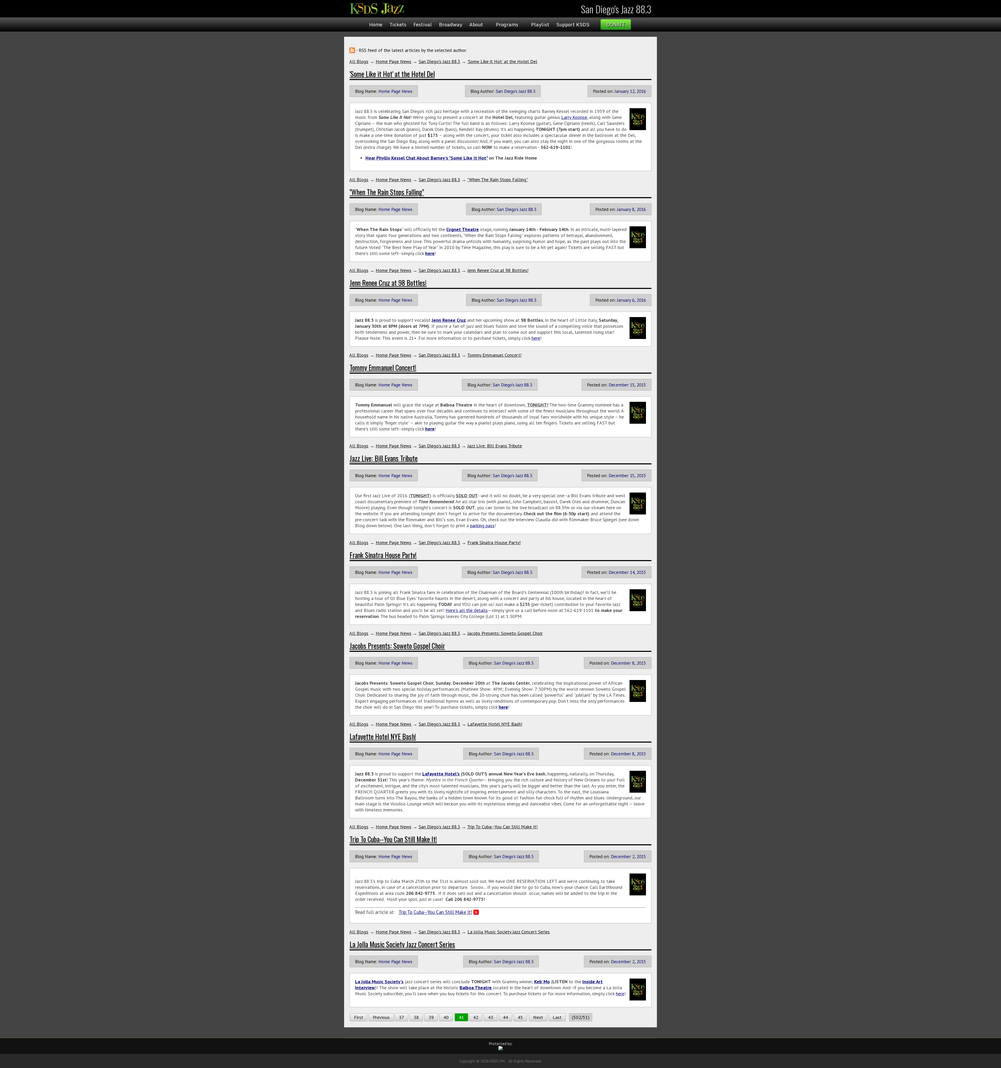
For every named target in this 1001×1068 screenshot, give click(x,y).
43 (490, 1017)
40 (446, 1017)
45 (520, 1017)
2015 (641, 385)
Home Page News (393, 61)
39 (431, 1017)
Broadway (450, 24)
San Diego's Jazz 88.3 (439, 61)
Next (538, 1017)
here (430, 253)
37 (401, 1017)
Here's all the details (466, 610)
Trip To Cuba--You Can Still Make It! (502, 827)
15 (632, 385)
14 (632, 572)
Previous (381, 1017)
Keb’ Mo (542, 982)
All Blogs (358, 61)
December (618, 385)
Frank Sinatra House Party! (494, 542)
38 (416, 1017)
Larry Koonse (574, 117)
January (621, 91)
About (476, 24)
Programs (507, 24)
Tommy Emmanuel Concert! (494, 355)
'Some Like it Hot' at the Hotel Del (502, 61)
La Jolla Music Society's (379, 982)
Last (557, 1017)
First (358, 1017)
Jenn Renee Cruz (449, 320)
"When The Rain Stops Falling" (497, 180)
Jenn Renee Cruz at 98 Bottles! (497, 270)
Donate (616, 24)
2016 (641, 91)
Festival (422, 24)
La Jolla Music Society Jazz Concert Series (508, 932)
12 (632, 91)
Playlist (540, 24)
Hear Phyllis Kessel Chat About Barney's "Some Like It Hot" (426, 158)
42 (475, 1017)
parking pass (482, 526)
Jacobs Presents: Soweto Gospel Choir (505, 633)
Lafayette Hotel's (441, 774)
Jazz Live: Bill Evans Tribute (494, 446)
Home (375, 24)
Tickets (397, 24)
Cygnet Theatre (462, 229)
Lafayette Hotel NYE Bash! (494, 724)
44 (505, 1017)
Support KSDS (572, 24)
